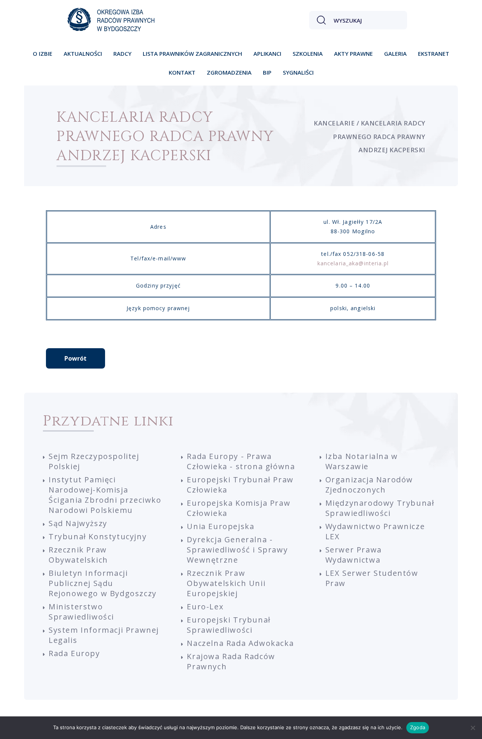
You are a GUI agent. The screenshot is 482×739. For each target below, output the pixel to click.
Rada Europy (74, 653)
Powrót (75, 358)
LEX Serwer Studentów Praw (371, 578)
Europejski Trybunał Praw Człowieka (240, 484)
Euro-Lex (205, 606)
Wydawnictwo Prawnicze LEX (375, 531)
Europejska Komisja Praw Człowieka (238, 508)
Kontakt (182, 72)
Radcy (122, 53)
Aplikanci (267, 53)
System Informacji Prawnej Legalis (104, 635)
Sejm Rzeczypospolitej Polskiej (94, 461)
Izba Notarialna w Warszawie (361, 461)
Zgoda (417, 727)
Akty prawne (353, 53)
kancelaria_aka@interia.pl (353, 263)
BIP (267, 72)
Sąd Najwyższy (78, 523)
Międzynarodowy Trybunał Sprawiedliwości (380, 508)
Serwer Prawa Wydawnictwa (353, 555)
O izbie (42, 53)
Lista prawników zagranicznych (192, 53)
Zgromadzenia (229, 72)
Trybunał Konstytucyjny (97, 536)
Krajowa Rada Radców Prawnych (231, 661)
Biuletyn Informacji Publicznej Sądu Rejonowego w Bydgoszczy (103, 583)
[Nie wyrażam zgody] (472, 727)
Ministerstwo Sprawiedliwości (81, 611)
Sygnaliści (298, 72)
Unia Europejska (220, 526)
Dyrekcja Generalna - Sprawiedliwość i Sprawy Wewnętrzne (237, 549)
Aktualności (83, 53)
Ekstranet (433, 53)
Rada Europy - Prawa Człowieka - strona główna (241, 461)
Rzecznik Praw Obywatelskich (78, 555)
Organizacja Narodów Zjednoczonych (369, 484)
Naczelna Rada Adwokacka (240, 643)
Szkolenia (308, 53)
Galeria (395, 53)
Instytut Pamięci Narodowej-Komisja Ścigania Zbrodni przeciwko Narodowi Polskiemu (105, 494)
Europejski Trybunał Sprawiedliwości (228, 625)
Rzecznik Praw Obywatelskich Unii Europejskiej (226, 583)
